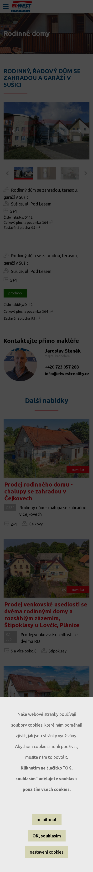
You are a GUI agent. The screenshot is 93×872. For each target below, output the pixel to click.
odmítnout (46, 819)
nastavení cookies (46, 852)
